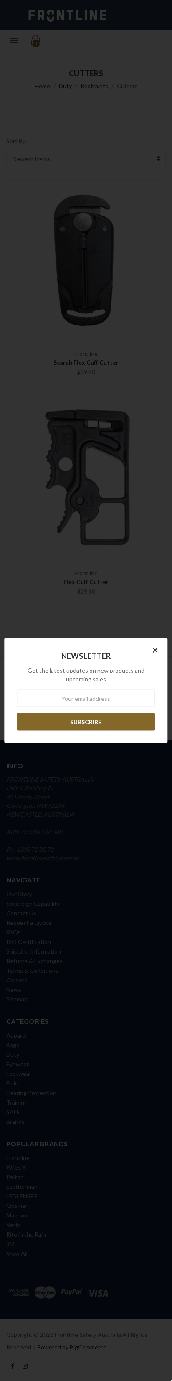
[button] (155, 649)
